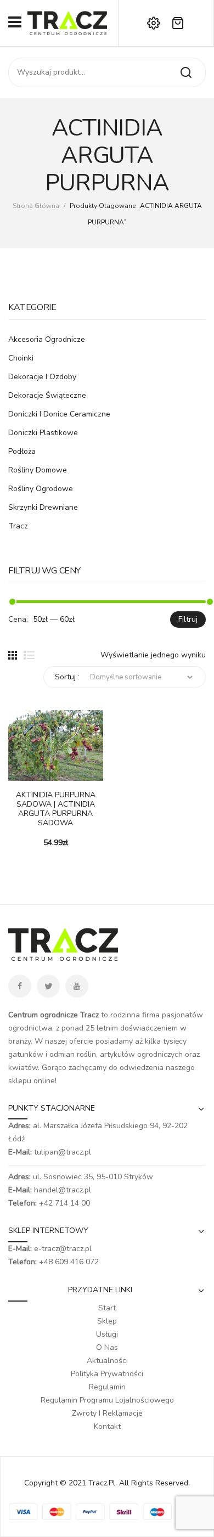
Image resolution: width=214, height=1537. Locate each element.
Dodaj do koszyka (16, 775)
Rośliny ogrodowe (40, 488)
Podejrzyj (33, 775)
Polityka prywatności (107, 1374)
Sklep (107, 1321)
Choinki (20, 358)
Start (107, 1308)
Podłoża (22, 451)
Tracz (18, 526)
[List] (29, 655)
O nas (107, 1347)
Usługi (107, 1334)
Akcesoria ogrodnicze (46, 339)
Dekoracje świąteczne (47, 395)
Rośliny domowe (37, 470)
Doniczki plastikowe (43, 432)
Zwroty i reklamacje (107, 1413)
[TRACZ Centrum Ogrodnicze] (67, 22)
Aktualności (107, 1360)
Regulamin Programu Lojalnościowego (107, 1400)
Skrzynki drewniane (43, 507)
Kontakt (107, 1426)
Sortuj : (67, 677)
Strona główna (36, 205)
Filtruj (188, 619)
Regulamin (107, 1387)
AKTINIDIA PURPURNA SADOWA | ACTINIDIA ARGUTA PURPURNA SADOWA (55, 809)
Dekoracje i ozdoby (42, 376)
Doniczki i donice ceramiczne (59, 414)
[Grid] (12, 655)
